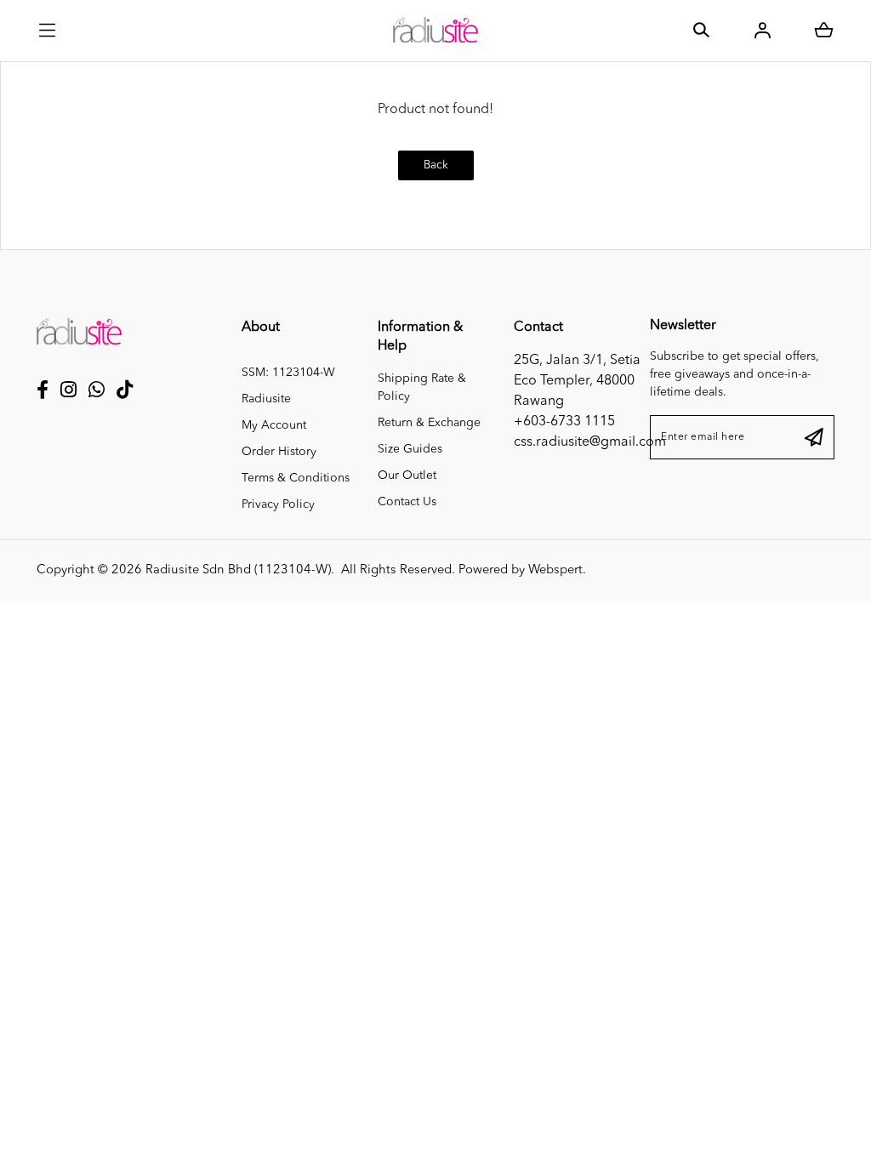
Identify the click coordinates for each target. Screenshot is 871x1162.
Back (436, 165)
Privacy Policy (278, 504)
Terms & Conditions (296, 478)
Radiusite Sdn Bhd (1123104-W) (238, 570)
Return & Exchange (429, 423)
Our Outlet (407, 475)
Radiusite (266, 399)
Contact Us (407, 502)
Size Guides (410, 449)
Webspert (555, 570)
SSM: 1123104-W (288, 373)
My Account (274, 425)
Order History (279, 452)
